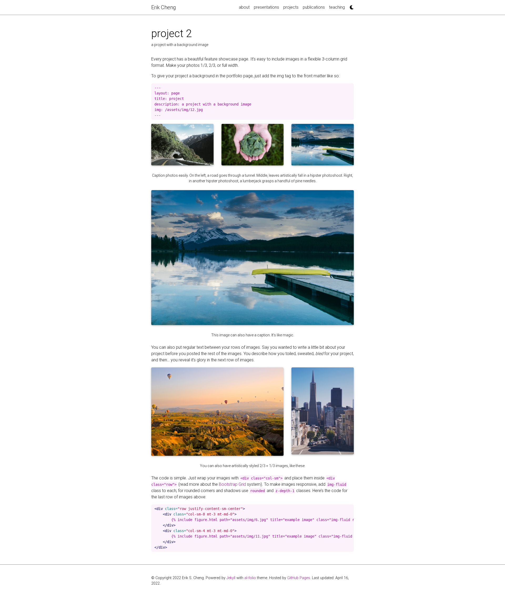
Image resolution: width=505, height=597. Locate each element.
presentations (266, 7)
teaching (337, 7)
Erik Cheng (163, 7)
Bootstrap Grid (232, 484)
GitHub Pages (298, 578)
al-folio (250, 578)
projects (291, 7)
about (244, 7)
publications (314, 7)
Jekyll (230, 578)
